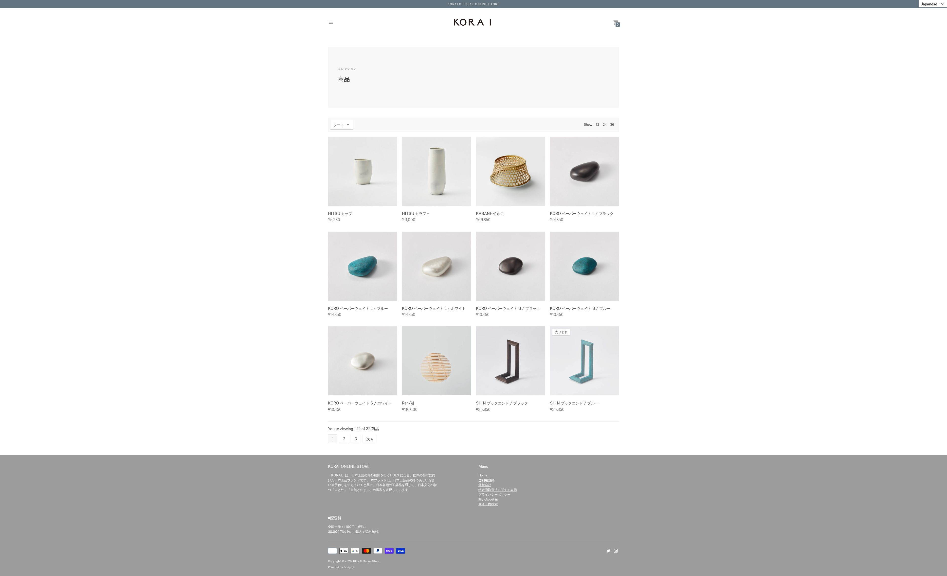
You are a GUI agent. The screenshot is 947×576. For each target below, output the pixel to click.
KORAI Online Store (366, 561)
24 (605, 124)
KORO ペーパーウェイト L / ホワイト (434, 308)
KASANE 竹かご (490, 213)
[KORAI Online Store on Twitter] (608, 550)
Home (482, 475)
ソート (338, 124)
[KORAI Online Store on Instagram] (616, 550)
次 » (369, 438)
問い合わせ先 (488, 499)
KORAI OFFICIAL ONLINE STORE (473, 4)
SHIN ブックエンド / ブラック (502, 403)
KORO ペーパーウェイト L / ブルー (358, 308)
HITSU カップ (340, 213)
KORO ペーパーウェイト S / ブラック (508, 308)
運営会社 (484, 485)
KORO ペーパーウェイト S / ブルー (580, 308)
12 (597, 124)
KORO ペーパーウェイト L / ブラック (582, 213)
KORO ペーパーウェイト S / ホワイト (360, 403)
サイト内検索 (488, 504)
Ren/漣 (408, 403)
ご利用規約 (486, 480)
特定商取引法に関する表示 (497, 490)
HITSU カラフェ (416, 213)
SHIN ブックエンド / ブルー (574, 403)
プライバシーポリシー (494, 494)
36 (612, 124)
